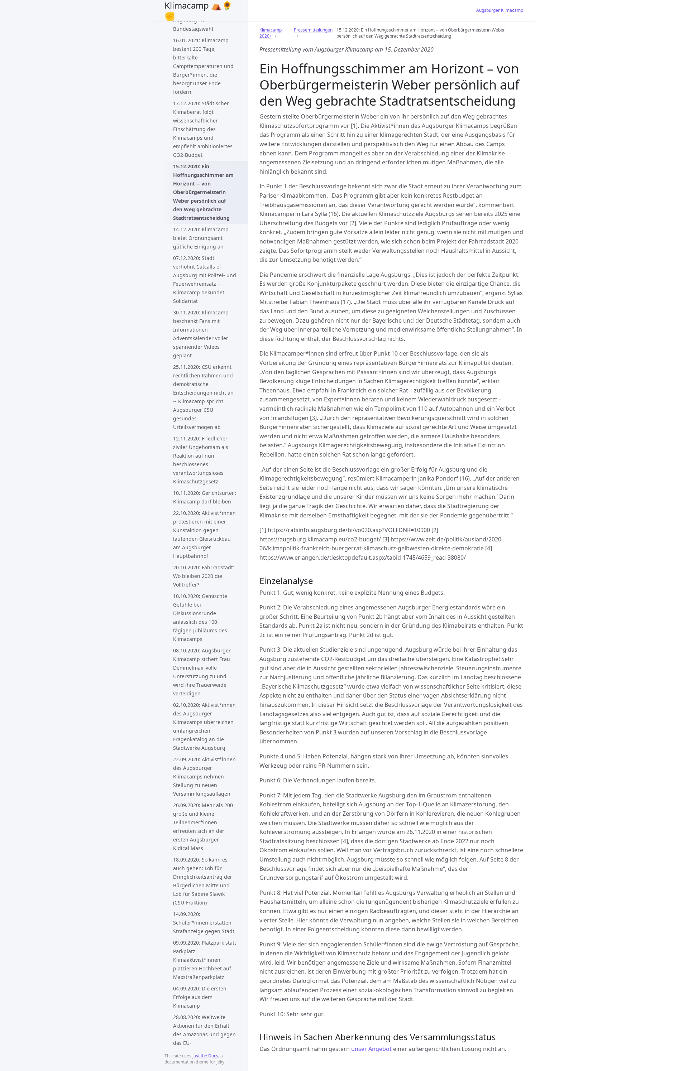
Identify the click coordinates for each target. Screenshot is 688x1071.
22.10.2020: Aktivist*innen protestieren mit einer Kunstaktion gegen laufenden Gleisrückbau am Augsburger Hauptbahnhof (204, 534)
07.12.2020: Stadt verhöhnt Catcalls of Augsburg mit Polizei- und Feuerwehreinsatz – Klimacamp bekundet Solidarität (204, 279)
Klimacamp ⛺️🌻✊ (198, 10)
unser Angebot (371, 1049)
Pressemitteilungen (313, 30)
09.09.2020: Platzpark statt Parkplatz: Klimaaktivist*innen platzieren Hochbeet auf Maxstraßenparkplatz (204, 959)
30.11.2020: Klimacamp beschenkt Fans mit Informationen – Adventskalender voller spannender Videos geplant (201, 334)
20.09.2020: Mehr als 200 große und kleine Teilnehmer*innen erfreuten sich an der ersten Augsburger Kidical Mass (203, 827)
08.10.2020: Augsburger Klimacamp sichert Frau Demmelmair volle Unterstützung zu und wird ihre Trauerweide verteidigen (202, 672)
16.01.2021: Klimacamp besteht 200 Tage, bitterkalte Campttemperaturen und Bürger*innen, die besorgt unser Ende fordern (203, 66)
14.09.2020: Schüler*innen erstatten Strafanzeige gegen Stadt (203, 923)
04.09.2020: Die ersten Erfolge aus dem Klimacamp (199, 997)
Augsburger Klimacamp (499, 10)
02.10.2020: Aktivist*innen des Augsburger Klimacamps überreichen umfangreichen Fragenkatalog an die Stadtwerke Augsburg (204, 726)
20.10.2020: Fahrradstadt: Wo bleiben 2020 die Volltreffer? (203, 576)
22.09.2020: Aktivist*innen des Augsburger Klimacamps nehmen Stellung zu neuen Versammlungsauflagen (204, 776)
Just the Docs (205, 1056)
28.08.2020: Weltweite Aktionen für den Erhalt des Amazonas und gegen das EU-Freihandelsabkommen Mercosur (204, 1038)
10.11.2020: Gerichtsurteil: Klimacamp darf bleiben (204, 497)
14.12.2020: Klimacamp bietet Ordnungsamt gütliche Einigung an (201, 238)
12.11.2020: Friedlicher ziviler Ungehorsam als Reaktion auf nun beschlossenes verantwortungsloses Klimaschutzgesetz (200, 460)
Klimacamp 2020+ (270, 33)
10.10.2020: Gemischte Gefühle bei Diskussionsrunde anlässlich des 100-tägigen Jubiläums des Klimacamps (200, 617)
